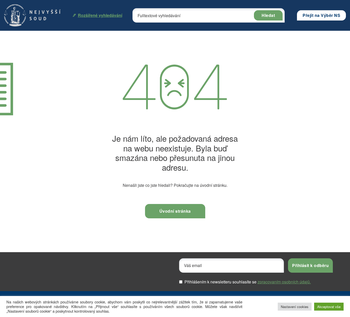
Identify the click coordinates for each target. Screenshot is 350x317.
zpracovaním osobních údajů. (284, 282)
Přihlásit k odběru (310, 265)
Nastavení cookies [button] (294, 306)
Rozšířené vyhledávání (100, 15)
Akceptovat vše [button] (329, 306)
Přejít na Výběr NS (321, 15)
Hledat (268, 15)
